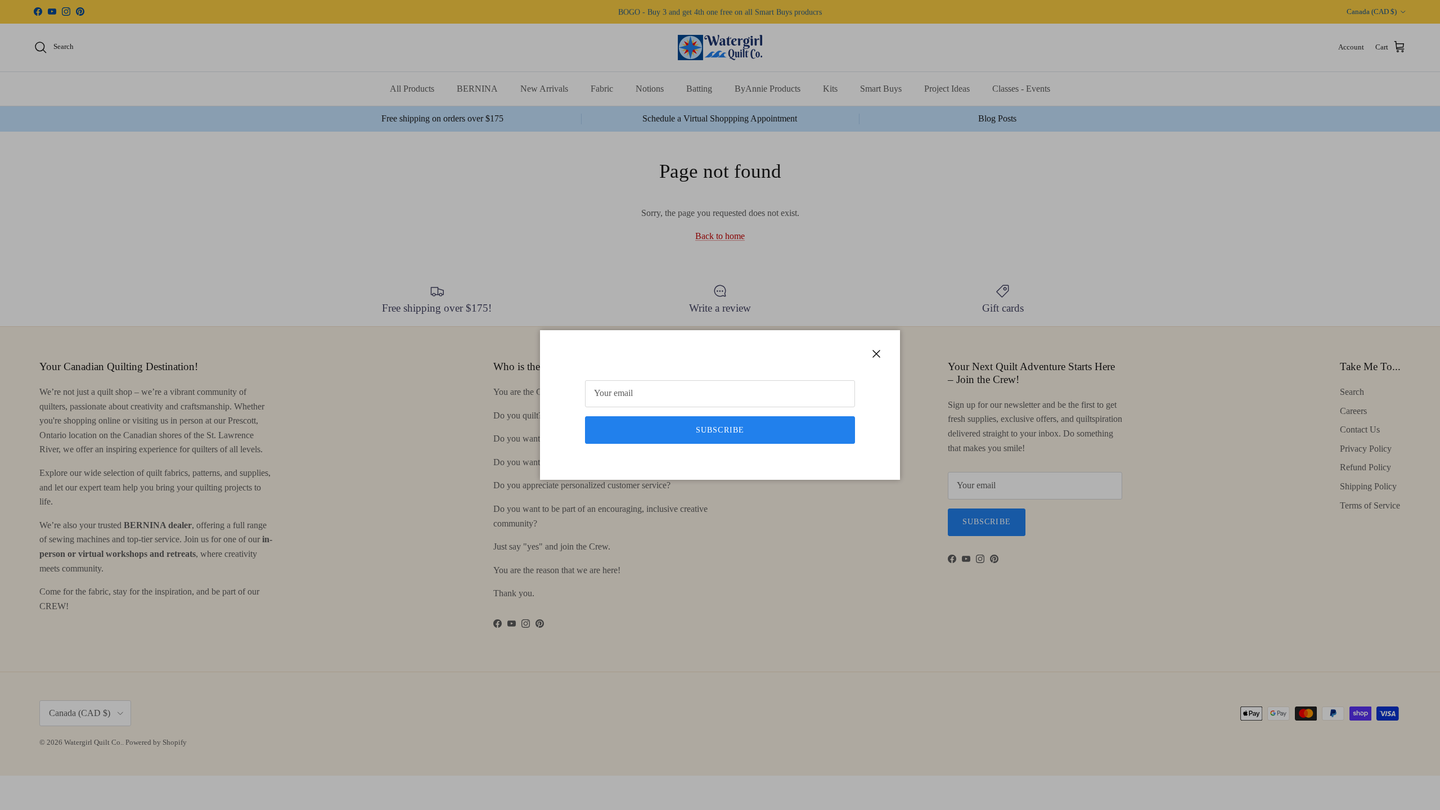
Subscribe (720, 430)
